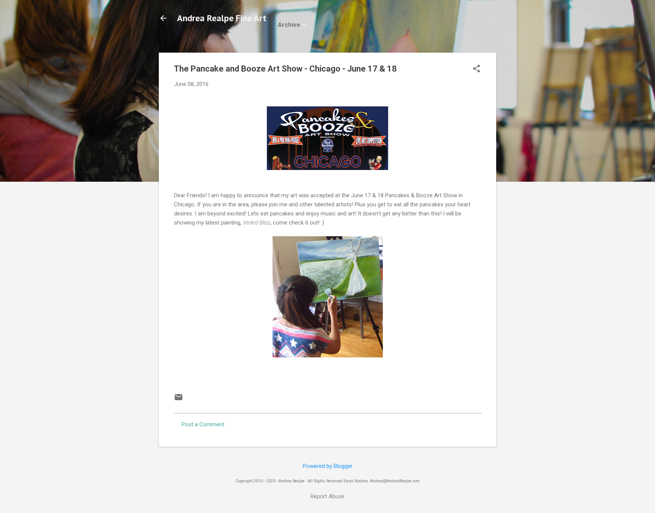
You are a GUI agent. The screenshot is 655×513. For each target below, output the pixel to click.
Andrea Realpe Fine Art (221, 18)
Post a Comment (203, 424)
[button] (476, 69)
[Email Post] (178, 399)
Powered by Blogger (328, 466)
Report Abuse (327, 496)
